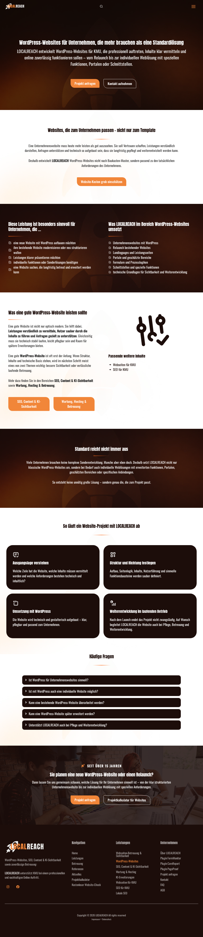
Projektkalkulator (81, 879)
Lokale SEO (121, 893)
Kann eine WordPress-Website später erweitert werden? (62, 713)
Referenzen (77, 869)
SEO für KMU (122, 887)
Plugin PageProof (169, 869)
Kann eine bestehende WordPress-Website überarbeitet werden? (66, 702)
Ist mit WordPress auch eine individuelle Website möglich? (63, 691)
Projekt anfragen (169, 874)
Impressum (96, 919)
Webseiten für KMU (126, 882)
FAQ (162, 884)
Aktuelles (76, 874)
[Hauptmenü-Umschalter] (193, 7)
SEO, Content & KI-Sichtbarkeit (132, 866)
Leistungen (77, 858)
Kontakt (164, 879)
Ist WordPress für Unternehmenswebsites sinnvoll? (58, 680)
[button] (101, 6)
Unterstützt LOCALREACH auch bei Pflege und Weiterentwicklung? (68, 725)
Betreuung (77, 863)
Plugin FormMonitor (170, 858)
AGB (162, 890)
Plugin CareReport (170, 863)
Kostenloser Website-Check (86, 884)
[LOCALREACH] (15, 6)
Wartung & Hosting (126, 872)
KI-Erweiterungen (125, 877)
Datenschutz (106, 919)
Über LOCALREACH (170, 853)
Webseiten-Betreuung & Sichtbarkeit (129, 854)
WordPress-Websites (127, 861)
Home (75, 853)
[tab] (101, 680)
